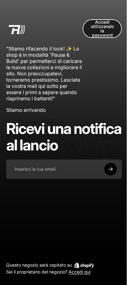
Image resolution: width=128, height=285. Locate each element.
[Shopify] (84, 265)
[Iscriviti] (110, 169)
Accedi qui (79, 272)
